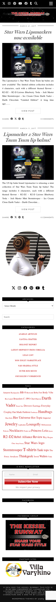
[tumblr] (31, 3)
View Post (28, 111)
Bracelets (18, 398)
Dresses (28, 405)
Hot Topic (37, 417)
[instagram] (19, 287)
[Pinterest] (14, 3)
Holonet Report (28, 344)
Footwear (34, 412)
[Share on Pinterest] (20, 119)
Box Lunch (9, 399)
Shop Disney (20, 443)
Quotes (50, 431)
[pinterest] (31, 287)
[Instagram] (9, 3)
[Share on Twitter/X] (16, 119)
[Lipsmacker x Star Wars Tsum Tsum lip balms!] (28, 178)
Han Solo (8, 418)
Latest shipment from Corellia (28, 350)
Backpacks (15, 392)
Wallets (43, 456)
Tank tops (43, 450)
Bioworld (29, 392)
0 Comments (47, 119)
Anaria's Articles (28, 334)
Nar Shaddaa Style (28, 366)
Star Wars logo (34, 442)
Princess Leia (39, 430)
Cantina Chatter (28, 339)
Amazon (6, 392)
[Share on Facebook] (12, 119)
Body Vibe (48, 392)
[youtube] (38, 287)
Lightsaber (22, 424)
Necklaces (16, 430)
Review (38, 437)
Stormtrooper (12, 449)
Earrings (37, 405)
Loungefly (33, 424)
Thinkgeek (26, 456)
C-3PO (26, 398)
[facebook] (25, 287)
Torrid (36, 456)
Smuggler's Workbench (28, 376)
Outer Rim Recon (28, 371)
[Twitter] (4, 3)
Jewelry (11, 424)
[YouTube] (20, 3)
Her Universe (21, 417)
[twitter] (13, 287)
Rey (45, 437)
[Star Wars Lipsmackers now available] (28, 76)
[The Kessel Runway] (28, 10)
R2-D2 (8, 436)
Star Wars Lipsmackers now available (28, 35)
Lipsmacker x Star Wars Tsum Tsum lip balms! (28, 137)
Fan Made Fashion (21, 412)
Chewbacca (36, 398)
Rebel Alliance (23, 437)
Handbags (45, 411)
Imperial (47, 417)
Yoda (50, 456)
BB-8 (23, 392)
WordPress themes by (28, 599)
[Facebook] (26, 3)
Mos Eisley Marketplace (28, 360)
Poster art (27, 431)
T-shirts (29, 449)
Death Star (19, 406)
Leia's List (28, 355)
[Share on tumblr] (23, 119)
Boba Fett (38, 392)
